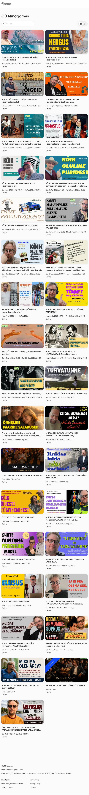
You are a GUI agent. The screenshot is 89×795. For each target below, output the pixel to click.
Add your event (7, 787)
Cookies (33, 787)
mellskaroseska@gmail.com (12, 770)
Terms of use (34, 780)
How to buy (5, 780)
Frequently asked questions (12, 784)
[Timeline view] (85, 24)
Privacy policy (35, 784)
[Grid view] (81, 24)
